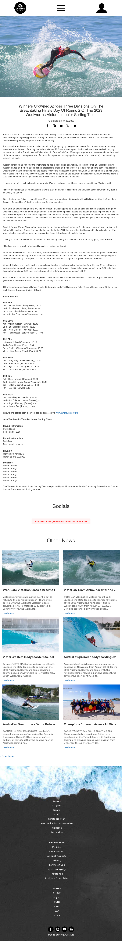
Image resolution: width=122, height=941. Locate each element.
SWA (57, 906)
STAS (57, 915)
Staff (57, 814)
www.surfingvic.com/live (67, 412)
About (57, 801)
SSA (57, 910)
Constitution (56, 851)
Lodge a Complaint (57, 878)
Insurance (57, 873)
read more (8, 613)
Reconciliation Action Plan (57, 823)
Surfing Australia (64, 934)
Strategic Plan (56, 818)
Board (57, 810)
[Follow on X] (68, 126)
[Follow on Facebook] (47, 126)
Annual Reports (57, 856)
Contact (57, 827)
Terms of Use (57, 864)
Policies (57, 847)
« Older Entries (7, 756)
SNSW (57, 893)
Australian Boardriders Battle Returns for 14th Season (41, 724)
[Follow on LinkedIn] (75, 126)
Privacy (57, 860)
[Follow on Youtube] (61, 126)
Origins (57, 805)
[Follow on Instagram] (54, 126)
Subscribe (57, 832)
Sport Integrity (57, 869)
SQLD (56, 897)
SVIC (57, 901)
